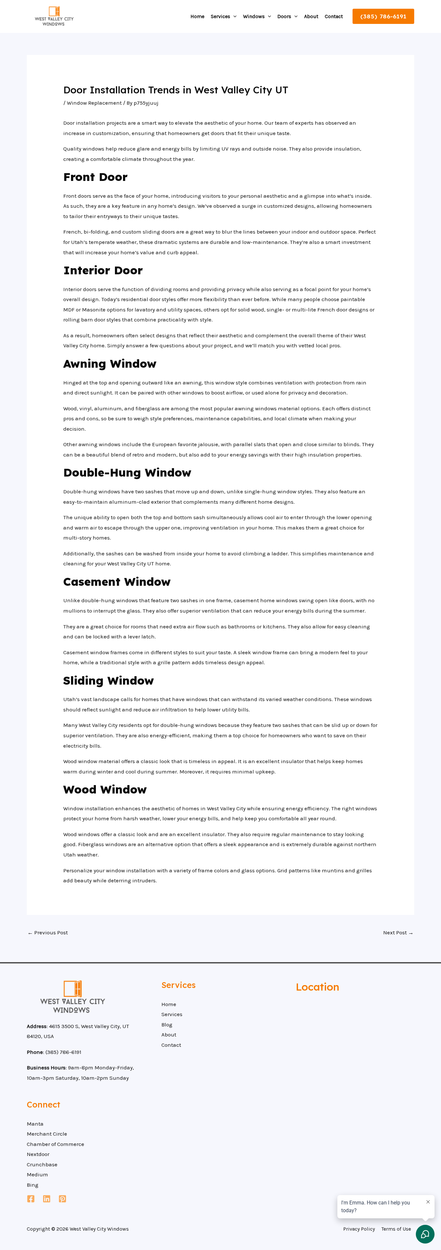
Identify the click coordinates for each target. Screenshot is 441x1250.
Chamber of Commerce (55, 1144)
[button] (233, 16)
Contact (334, 16)
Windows (254, 16)
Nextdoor (38, 1154)
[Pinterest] (62, 1199)
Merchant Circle (47, 1133)
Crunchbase (42, 1164)
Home (197, 16)
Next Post (398, 932)
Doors (284, 16)
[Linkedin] (47, 1199)
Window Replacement (94, 103)
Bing (32, 1185)
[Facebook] (31, 1199)
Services (220, 16)
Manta (35, 1123)
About (311, 16)
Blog (166, 1024)
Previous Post (47, 932)
